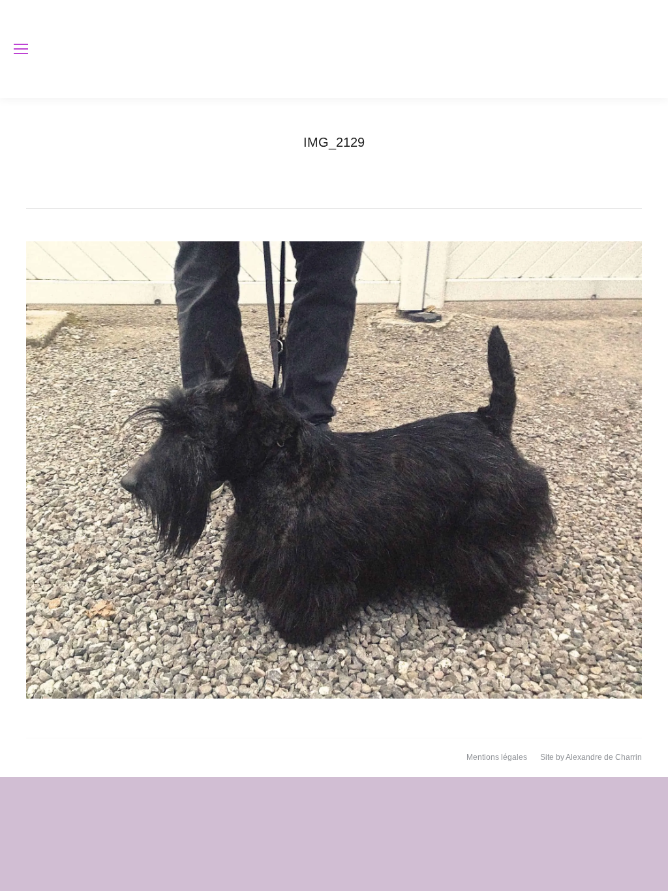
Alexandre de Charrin (604, 757)
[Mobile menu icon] (21, 49)
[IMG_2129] (334, 470)
